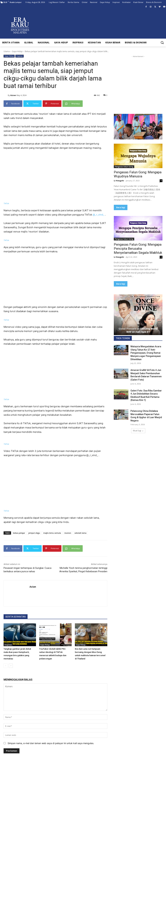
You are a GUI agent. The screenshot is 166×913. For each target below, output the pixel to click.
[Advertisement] (55, 177)
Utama (7, 51)
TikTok (6, 203)
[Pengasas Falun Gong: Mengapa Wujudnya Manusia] (138, 156)
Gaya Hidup (17, 51)
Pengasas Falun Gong (124, 166)
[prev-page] (6, 666)
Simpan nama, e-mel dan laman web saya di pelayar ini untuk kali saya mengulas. (51, 743)
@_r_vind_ (98, 214)
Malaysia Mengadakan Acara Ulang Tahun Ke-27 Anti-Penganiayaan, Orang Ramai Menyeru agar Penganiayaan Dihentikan (145, 352)
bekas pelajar (19, 533)
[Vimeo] (159, 7)
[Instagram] (151, 7)
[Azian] (6, 95)
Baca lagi (120, 207)
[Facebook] (146, 7)
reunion (67, 533)
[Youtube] (164, 7)
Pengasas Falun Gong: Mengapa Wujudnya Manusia (137, 174)
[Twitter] (155, 7)
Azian (13, 95)
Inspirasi (19, 56)
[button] (162, 42)
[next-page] (11, 666)
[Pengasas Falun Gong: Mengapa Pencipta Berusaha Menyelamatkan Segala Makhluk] (138, 228)
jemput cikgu (34, 533)
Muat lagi (137, 430)
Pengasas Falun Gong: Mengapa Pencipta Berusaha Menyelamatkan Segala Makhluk (138, 249)
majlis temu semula (52, 533)
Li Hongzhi (119, 180)
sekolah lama (80, 533)
